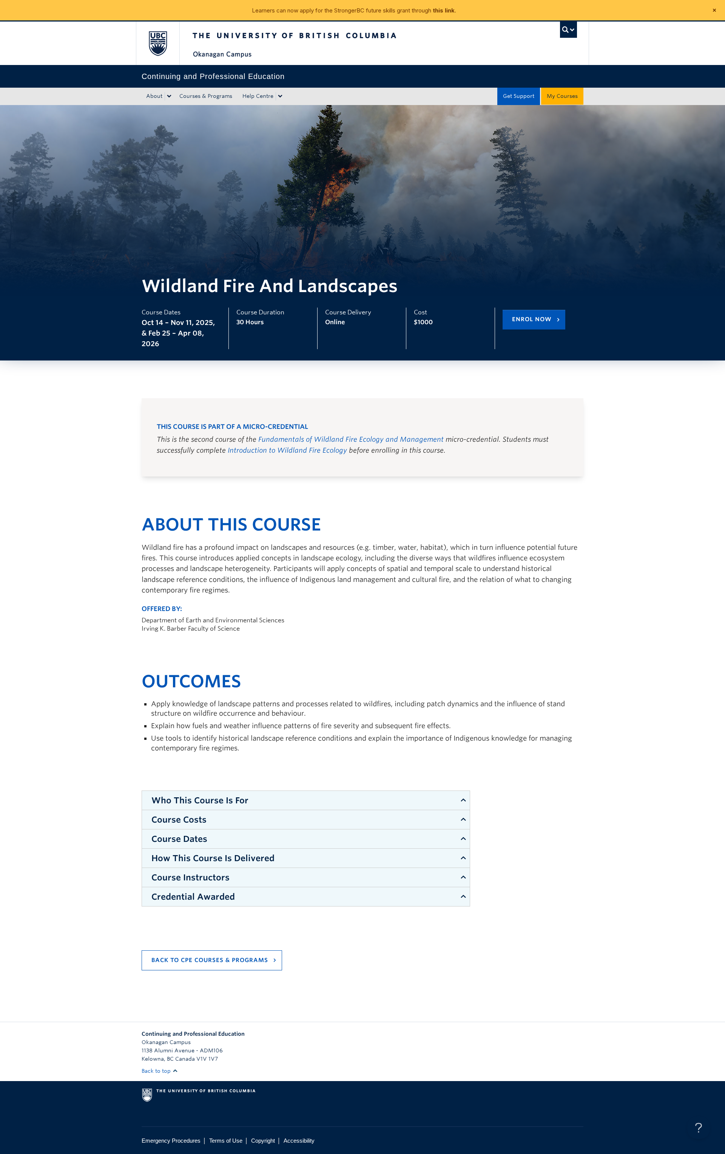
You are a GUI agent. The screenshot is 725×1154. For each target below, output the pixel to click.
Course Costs (179, 820)
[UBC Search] (568, 30)
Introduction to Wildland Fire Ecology (287, 450)
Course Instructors (190, 877)
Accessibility (299, 1140)
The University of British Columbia (157, 43)
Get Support (518, 96)
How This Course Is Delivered (213, 858)
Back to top (157, 1071)
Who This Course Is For (199, 800)
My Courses (562, 96)
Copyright (263, 1140)
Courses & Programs (205, 96)
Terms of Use (225, 1140)
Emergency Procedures (171, 1140)
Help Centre (257, 96)
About (154, 96)
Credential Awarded (193, 897)
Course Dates (179, 839)
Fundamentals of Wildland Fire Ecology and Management (351, 439)
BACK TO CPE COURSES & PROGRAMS (209, 960)
